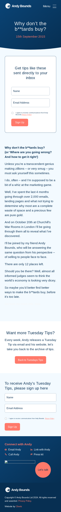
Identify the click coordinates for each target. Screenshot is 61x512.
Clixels (19, 506)
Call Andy (13, 454)
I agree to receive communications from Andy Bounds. (32, 113)
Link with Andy (41, 449)
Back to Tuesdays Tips (30, 360)
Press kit (38, 454)
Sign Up (19, 122)
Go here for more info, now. (23, 304)
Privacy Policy (27, 114)
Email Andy (14, 449)
